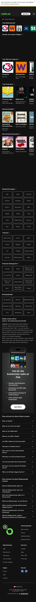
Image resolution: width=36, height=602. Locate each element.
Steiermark (28, 306)
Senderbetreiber (25, 539)
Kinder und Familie (7, 281)
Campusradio (29, 251)
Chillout (7, 200)
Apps (22, 552)
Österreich (19, 586)
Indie (7, 220)
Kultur (18, 238)
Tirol (7, 312)
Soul (7, 226)
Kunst (18, 275)
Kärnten (18, 299)
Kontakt (23, 549)
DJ (7, 251)
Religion (18, 244)
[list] (18, 28)
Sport (28, 238)
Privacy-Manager (8, 562)
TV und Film (7, 275)
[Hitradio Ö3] (5, 28)
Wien (28, 312)
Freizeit (29, 288)
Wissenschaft (18, 282)
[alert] (18, 3)
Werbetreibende (25, 536)
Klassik (7, 213)
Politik (7, 244)
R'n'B (28, 226)
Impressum (6, 555)
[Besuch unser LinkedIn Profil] (22, 571)
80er (28, 207)
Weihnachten (18, 257)
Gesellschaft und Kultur (28, 281)
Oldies (29, 200)
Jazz (29, 213)
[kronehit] (26, 28)
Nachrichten (7, 238)
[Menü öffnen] (34, 14)
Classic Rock (18, 220)
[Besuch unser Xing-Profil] (26, 571)
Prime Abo (24, 559)
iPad (4, 574)
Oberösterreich (7, 306)
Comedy (18, 251)
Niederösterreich (29, 299)
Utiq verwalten (7, 559)
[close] (34, 1)
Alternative (18, 207)
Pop (7, 194)
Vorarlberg (18, 312)
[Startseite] (3, 19)
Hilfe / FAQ (24, 555)
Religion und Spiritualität (28, 268)
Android (5, 578)
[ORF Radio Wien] (12, 28)
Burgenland (7, 299)
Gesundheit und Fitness (18, 288)
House (18, 213)
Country (28, 220)
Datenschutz (6, 552)
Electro (7, 207)
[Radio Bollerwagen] (19, 28)
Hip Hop (28, 194)
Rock (18, 194)
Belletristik (28, 275)
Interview (7, 257)
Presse (23, 532)
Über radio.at (25, 529)
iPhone (5, 571)
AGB (4, 549)
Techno (18, 226)
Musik (29, 257)
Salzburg (18, 306)
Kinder (29, 244)
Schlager (18, 200)
